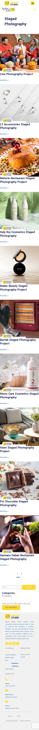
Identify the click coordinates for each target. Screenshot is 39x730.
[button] (32, 3)
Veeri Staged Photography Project (17, 450)
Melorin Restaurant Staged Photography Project (17, 180)
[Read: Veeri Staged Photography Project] (19, 427)
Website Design (9, 658)
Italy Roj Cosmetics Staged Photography (17, 234)
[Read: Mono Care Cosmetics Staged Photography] (19, 373)
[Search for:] (12, 587)
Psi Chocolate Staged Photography (14, 503)
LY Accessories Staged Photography (15, 126)
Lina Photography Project (16, 74)
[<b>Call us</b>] (6, 679)
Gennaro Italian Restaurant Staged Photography (17, 557)
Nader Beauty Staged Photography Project (13, 288)
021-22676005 (11, 607)
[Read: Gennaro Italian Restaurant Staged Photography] (19, 534)
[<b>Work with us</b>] (6, 690)
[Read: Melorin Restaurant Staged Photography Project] (19, 157)
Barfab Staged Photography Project (18, 342)
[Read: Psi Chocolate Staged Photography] (19, 480)
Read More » (4, 80)
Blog (18, 716)
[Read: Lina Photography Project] (19, 53)
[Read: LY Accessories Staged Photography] (19, 103)
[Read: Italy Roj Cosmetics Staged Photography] (19, 211)
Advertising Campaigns (15, 666)
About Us (10, 716)
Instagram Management (14, 663)
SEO (6, 660)
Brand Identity (9, 669)
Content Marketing (10, 655)
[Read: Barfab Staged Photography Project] (19, 319)
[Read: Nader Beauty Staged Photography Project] (19, 265)
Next (19, 577)
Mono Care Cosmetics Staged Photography (19, 396)
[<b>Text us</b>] (6, 701)
